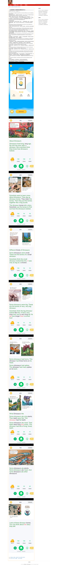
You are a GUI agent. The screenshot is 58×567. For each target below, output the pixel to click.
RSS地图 (35, 564)
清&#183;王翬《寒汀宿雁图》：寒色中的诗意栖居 (16, 558)
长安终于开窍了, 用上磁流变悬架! (43, 12)
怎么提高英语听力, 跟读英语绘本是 (43, 15)
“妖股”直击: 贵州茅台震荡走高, (43, 23)
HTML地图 (37, 564)
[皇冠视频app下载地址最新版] (10, 2)
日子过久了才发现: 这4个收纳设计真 (43, 10)
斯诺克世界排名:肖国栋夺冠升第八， (43, 11)
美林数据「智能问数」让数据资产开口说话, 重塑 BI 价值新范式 (18, 557)
